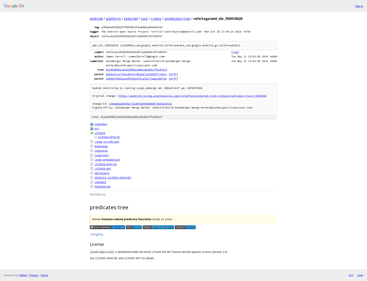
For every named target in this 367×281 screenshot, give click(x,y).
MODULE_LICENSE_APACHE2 (113, 177)
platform (113, 18)
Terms (44, 275)
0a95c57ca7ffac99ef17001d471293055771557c (136, 74)
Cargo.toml (101, 155)
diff (173, 74)
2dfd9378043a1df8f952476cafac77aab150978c (136, 78)
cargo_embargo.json (107, 159)
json (360, 275)
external (131, 18)
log (235, 52)
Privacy (33, 275)
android (96, 18)
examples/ (101, 124)
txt (351, 275)
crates (156, 18)
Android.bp (101, 146)
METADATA (102, 173)
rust (144, 18)
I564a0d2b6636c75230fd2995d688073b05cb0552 (140, 103)
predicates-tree (177, 18)
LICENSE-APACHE (109, 137)
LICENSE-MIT (103, 168)
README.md (102, 186)
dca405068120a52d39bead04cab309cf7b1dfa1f (136, 69)
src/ (97, 128)
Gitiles (23, 275)
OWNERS (100, 182)
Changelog (96, 234)
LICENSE (100, 133)
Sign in (359, 6)
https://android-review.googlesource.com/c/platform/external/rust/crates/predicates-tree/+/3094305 (192, 96)
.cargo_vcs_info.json (107, 141)
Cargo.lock (101, 150)
